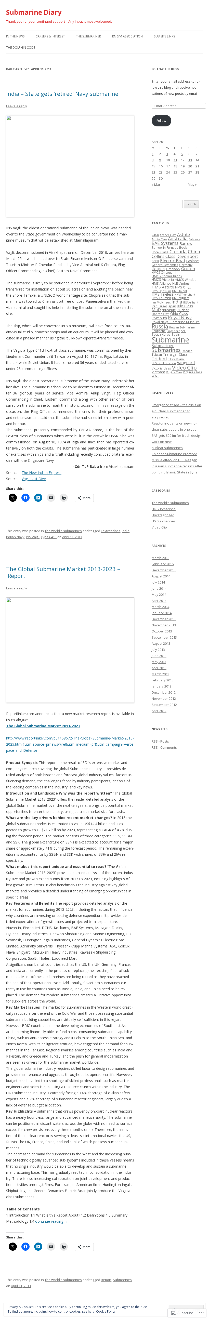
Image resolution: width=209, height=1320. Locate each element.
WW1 (155, 376)
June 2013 (159, 655)
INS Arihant (190, 302)
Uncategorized (163, 515)
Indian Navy (15, 537)
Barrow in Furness (165, 247)
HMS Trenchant (185, 294)
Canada (178, 251)
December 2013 (164, 619)
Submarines (122, 1279)
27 (190, 172)
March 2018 (160, 558)
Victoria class (161, 368)
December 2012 (164, 692)
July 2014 (158, 582)
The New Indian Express (41, 472)
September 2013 (164, 637)
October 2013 (162, 631)
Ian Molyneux (161, 302)
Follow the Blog (165, 69)
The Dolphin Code (20, 47)
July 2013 (158, 649)
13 (190, 160)
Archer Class (168, 235)
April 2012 (159, 710)
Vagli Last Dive (34, 478)
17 (168, 166)
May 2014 (159, 594)
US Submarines (164, 521)
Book (183, 247)
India (125, 531)
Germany (185, 265)
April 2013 (159, 668)
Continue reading (51, 1221)
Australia (178, 238)
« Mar (156, 184)
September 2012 (164, 704)
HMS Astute (163, 286)
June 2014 (159, 588)
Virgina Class (174, 372)
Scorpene (159, 331)
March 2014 (160, 606)
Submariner (163, 345)
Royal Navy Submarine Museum (176, 322)
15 (153, 166)
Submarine (170, 340)
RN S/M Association (127, 36)
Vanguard (186, 362)
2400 (155, 235)
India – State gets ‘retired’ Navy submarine (62, 93)
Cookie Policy (105, 1311)
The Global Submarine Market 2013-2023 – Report (63, 572)
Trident (159, 358)
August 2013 (161, 643)
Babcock (194, 239)
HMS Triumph (161, 298)
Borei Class (160, 252)
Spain (176, 334)
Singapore (173, 331)
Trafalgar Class (175, 354)
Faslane (192, 261)
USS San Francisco (164, 363)
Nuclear (183, 310)
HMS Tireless (163, 294)
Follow (161, 120)
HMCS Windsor (186, 279)
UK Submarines (164, 509)
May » (192, 184)
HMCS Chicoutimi (164, 272)
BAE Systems (165, 243)
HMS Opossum (161, 291)
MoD (156, 309)
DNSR (155, 261)
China (194, 251)
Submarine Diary (34, 12)
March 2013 (160, 674)
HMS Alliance (161, 283)
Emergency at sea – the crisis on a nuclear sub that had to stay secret (176, 411)
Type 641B (49, 537)
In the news (15, 36)
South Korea (161, 334)
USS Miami (176, 359)
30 (161, 178)
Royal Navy (180, 317)
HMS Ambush (181, 283)
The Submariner (88, 36)
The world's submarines (63, 531)
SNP (183, 331)
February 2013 (163, 680)
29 (153, 178)
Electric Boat (172, 260)
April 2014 (159, 600)
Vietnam (158, 371)
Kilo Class (185, 305)
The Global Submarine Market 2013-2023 (43, 725)
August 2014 (161, 576)
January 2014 (162, 613)
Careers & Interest (50, 36)
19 (183, 166)
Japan (172, 306)
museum (169, 310)
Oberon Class (160, 314)
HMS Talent (179, 291)
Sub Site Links (164, 36)
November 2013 (164, 625)
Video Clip (184, 367)
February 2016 (163, 564)
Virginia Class (192, 372)
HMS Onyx (183, 287)
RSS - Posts (160, 741)
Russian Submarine (182, 327)
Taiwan (157, 354)
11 (175, 160)
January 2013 (162, 686)
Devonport (187, 256)
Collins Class (163, 256)
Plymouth (159, 318)
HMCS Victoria (163, 279)
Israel (163, 306)
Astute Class (159, 239)
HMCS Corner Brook (167, 276)
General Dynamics (165, 265)
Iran (155, 306)
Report (106, 1279)
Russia (160, 326)
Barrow (185, 243)
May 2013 (159, 661)
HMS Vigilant (180, 298)
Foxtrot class (110, 531)
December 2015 (164, 570)
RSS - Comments (164, 747)
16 (161, 166)
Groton (188, 268)
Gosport (158, 268)
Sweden (187, 351)
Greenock (173, 269)
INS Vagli (32, 537)
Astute (183, 234)
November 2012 (164, 698)
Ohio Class (179, 313)
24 (168, 172)
